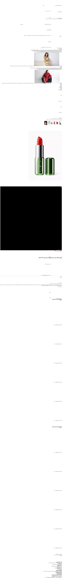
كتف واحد (42, 69)
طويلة (56, 69)
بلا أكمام (48, 69)
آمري (59, 68)
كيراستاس (36, 50)
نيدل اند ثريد (39, 51)
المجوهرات (53, 564)
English (43, 5)
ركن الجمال (55, 564)
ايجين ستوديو (57, 68)
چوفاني (38, 50)
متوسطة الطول (58, 69)
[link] (46, 18)
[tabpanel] (31, 285)
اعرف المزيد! (42, 275)
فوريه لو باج (52, 50)
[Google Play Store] (54, 574)
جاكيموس (42, 50)
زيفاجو (39, 68)
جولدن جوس (46, 50)
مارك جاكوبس (49, 51)
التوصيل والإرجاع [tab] (51, 283)
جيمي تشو (40, 50)
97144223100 (53, 576)
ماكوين (45, 51)
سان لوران (52, 562)
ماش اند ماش (60, 51)
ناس (61, 562)
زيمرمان (37, 68)
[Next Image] (56, 183)
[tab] (60, 123)
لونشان (33, 50)
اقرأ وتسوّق (60, 569)
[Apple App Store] (59, 574)
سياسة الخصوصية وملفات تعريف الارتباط (53, 571)
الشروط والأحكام (60, 571)
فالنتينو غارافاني (55, 562)
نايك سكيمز (36, 51)
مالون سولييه (54, 51)
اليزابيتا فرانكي (55, 50)
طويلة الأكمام (53, 69)
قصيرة (61, 69)
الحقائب (57, 564)
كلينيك (61, 250)
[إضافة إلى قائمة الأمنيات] (53, 280)
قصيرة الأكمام (50, 69)
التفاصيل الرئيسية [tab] (56, 283)
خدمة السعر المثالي (45, 571)
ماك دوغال (57, 51)
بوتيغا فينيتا (50, 562)
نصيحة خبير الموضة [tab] (60, 283)
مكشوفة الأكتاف (45, 69)
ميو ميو (44, 51)
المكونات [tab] (53, 283)
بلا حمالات (40, 69)
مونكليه (42, 51)
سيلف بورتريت (44, 68)
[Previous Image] (56, 128)
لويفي (34, 50)
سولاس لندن (41, 68)
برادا (34, 51)
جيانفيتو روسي (49, 50)
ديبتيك (61, 50)
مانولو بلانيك (52, 51)
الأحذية (59, 564)
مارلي (46, 51)
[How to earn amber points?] (56, 267)
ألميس (61, 68)
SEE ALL (60, 427)
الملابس (61, 564)
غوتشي (44, 50)
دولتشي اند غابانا (58, 50)
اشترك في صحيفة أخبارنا (59, 554)
